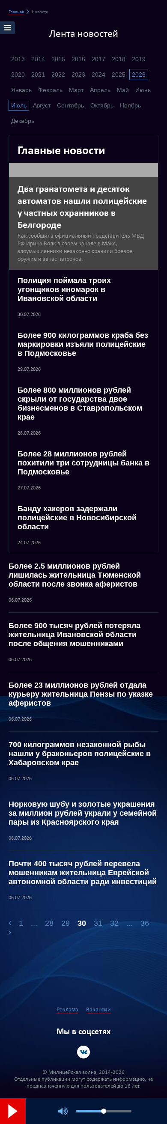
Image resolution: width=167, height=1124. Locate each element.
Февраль (50, 89)
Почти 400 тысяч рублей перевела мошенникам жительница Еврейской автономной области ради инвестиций (83, 872)
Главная (16, 12)
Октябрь (101, 105)
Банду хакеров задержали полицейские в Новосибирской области (77, 517)
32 (114, 923)
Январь (21, 89)
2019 (139, 59)
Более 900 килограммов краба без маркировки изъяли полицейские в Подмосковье (83, 344)
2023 (78, 74)
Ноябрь (130, 105)
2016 (78, 59)
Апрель (100, 89)
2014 (38, 59)
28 (49, 923)
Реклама (67, 1010)
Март (76, 89)
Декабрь (22, 120)
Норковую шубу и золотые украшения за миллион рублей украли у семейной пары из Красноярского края (83, 813)
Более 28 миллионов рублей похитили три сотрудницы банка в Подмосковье (83, 463)
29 (65, 923)
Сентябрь (70, 105)
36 (144, 923)
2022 (58, 74)
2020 (18, 74)
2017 (98, 59)
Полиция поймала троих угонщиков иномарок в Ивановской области (64, 289)
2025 (118, 74)
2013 (18, 59)
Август (42, 105)
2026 (139, 74)
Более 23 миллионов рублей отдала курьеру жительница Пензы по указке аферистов (81, 694)
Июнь (143, 89)
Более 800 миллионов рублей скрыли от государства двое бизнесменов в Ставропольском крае (80, 403)
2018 (118, 59)
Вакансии (98, 1010)
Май (123, 89)
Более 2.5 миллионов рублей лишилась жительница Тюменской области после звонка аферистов (75, 575)
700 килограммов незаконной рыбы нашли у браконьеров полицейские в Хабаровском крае (80, 753)
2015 (58, 59)
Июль (19, 105)
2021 (38, 74)
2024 (98, 74)
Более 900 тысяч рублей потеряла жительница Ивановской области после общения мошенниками (74, 634)
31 (98, 923)
